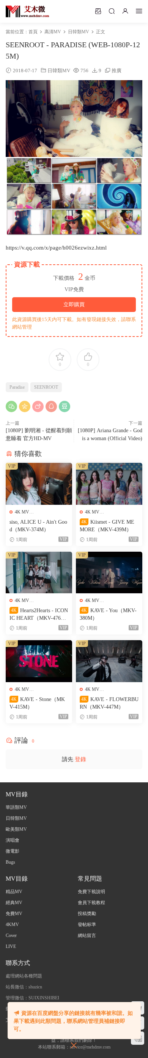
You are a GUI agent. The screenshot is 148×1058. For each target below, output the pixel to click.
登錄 (80, 759)
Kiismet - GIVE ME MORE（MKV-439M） (107, 525)
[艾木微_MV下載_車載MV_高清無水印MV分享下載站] (27, 11)
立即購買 (74, 304)
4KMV (12, 924)
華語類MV (16, 807)
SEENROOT (46, 387)
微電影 (12, 851)
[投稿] (97, 11)
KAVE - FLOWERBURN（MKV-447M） (109, 703)
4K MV (22, 512)
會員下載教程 (91, 902)
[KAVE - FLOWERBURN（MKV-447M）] (109, 661)
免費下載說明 (91, 891)
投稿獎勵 (87, 913)
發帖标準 (87, 924)
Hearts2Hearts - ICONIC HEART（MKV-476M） (38, 615)
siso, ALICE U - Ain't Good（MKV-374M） (38, 525)
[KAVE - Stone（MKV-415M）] (39, 661)
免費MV (14, 913)
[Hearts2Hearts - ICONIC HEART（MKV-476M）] (39, 573)
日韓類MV (58, 70)
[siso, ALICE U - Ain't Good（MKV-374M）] (39, 484)
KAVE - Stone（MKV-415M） (37, 703)
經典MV (14, 902)
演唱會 (12, 840)
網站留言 (87, 935)
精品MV (14, 891)
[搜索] (111, 11)
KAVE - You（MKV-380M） (108, 614)
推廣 (116, 70)
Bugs (10, 862)
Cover (11, 935)
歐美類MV (16, 829)
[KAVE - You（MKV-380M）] (109, 573)
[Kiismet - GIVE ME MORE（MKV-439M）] (109, 484)
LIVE (11, 946)
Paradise (17, 387)
